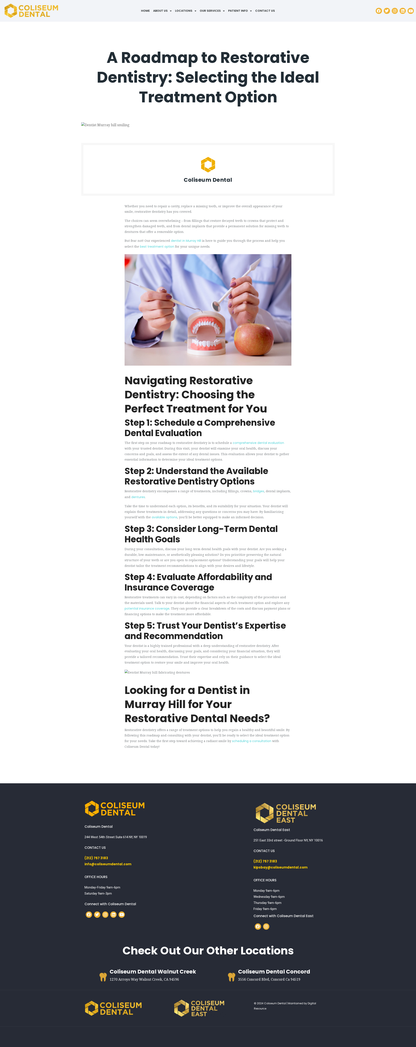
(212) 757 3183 (96, 858)
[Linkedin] (403, 11)
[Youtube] (411, 11)
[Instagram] (395, 11)
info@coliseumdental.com (107, 864)
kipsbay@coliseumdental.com (280, 867)
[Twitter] (387, 11)
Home (145, 11)
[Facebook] (379, 11)
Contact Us (265, 11)
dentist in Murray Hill (186, 241)
